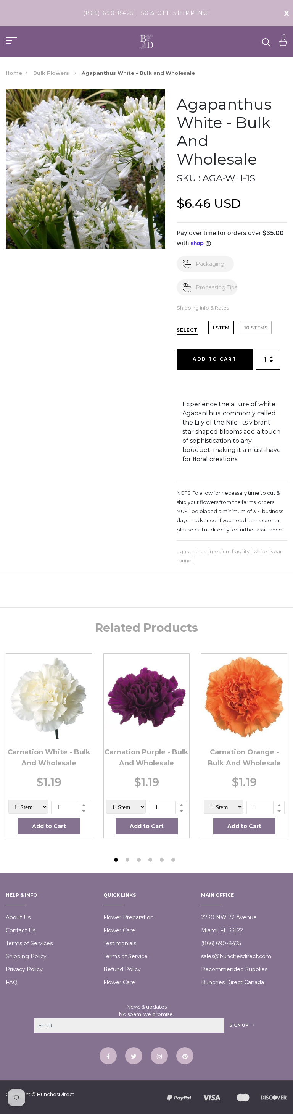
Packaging (210, 263)
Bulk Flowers (52, 73)
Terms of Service (125, 956)
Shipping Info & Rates (203, 308)
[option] (49, 745)
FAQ (12, 982)
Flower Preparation (128, 917)
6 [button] (174, 861)
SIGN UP (239, 1025)
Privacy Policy (24, 969)
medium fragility (230, 551)
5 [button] (163, 861)
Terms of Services (29, 943)
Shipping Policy (26, 956)
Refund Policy (122, 969)
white (260, 551)
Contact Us (20, 930)
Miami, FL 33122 (222, 930)
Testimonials (119, 943)
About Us (18, 917)
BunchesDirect (55, 1094)
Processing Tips (216, 287)
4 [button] (151, 861)
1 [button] (117, 861)
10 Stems (255, 328)
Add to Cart (215, 359)
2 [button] (128, 861)
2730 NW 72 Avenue (229, 917)
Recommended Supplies (234, 969)
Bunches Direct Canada (232, 982)
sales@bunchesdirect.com (236, 956)
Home (14, 73)
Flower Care (119, 930)
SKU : (188, 178)
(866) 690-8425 (221, 943)
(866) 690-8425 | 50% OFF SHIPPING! (146, 13)
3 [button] (140, 861)
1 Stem (221, 328)
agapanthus (191, 551)
